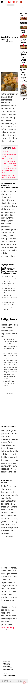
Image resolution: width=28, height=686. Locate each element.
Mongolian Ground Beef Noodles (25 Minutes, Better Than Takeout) (23, 75)
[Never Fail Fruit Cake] (23, 18)
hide (14, 148)
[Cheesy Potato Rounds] (23, 36)
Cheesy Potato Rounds (23, 40)
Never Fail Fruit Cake (23, 23)
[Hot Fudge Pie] (23, 90)
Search (25, 8)
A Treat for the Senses (9, 177)
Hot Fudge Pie (23, 99)
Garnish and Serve (8, 175)
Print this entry (7, 627)
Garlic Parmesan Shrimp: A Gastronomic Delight (9, 154)
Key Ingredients (7, 159)
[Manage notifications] (24, 682)
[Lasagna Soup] (23, 27)
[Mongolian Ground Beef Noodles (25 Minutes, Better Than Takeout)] (23, 66)
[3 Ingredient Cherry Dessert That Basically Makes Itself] (23, 47)
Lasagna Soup (23, 31)
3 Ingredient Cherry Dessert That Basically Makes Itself (23, 56)
